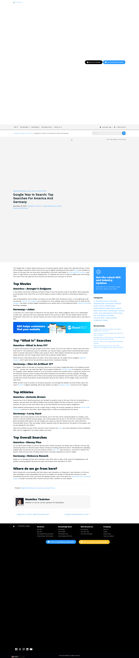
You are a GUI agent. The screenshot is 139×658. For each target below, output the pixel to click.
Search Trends (118, 313)
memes (20, 385)
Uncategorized (98, 320)
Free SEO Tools (85, 531)
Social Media (110, 315)
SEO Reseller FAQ (63, 534)
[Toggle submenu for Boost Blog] (39, 127)
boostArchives (41, 191)
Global (96, 310)
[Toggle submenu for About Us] (61, 127)
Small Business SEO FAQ (65, 536)
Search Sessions (108, 313)
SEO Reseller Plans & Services (45, 534)
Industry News (31, 191)
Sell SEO (39, 529)
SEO (95, 315)
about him (55, 450)
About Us (105, 529)
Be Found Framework (102, 301)
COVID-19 (102, 305)
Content (96, 305)
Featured (118, 308)
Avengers (16, 303)
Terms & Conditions (108, 536)
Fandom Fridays (110, 308)
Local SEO (121, 310)
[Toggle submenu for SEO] (18, 127)
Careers (105, 531)
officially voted (66, 369)
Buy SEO (39, 531)
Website (105, 320)
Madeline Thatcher (34, 206)
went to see (29, 301)
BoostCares (117, 303)
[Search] (124, 133)
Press (100, 313)
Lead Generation (113, 310)
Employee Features (99, 308)
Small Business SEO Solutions (45, 536)
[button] (16, 649)
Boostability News (99, 303)
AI (94, 301)
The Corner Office (99, 317)
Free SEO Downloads (86, 534)
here (76, 270)
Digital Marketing (19, 191)
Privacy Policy (107, 534)
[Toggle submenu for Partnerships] (29, 127)
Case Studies (61, 531)
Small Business (101, 315)
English (16, 656)
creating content (64, 385)
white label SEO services (77, 272)
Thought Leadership (111, 317)
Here (60, 428)
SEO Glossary (84, 529)
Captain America (83, 303)
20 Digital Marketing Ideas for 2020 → (77, 514)
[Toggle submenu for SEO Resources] (52, 127)
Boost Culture (113, 301)
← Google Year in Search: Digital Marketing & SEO (32, 514)
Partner (96, 313)
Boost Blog (61, 529)
